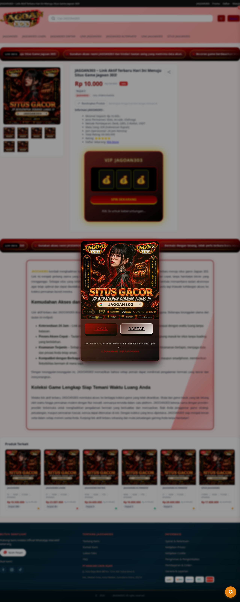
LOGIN (101, 329)
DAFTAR (136, 329)
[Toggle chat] (230, 592)
